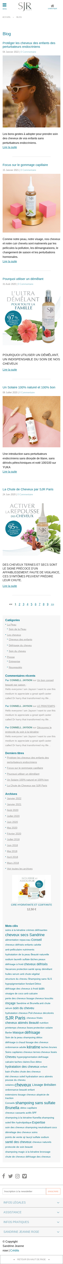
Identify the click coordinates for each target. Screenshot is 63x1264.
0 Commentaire (28, 52)
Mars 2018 (13, 862)
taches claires (22, 1061)
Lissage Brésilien (44, 1085)
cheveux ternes (31, 1052)
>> (52, 604)
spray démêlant (43, 969)
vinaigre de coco (14, 993)
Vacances (10, 969)
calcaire (9, 1061)
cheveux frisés (35, 1017)
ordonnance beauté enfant (20, 1089)
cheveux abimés (16, 1022)
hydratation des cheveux (22, 1066)
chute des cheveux (30, 1071)
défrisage (32, 1032)
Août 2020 (12, 810)
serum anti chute (21, 974)
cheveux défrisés (36, 964)
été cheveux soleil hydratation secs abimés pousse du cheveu (29, 1078)
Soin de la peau (14, 1037)
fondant (30, 983)
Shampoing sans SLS (40, 978)
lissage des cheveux (37, 1042)
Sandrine (37, 935)
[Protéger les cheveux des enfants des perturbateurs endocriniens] (31, 93)
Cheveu (10, 1057)
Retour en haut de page (31, 1259)
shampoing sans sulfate (35, 1103)
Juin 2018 (12, 845)
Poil (30, 1013)
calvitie (37, 944)
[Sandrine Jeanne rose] (25, 6)
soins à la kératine (15, 930)
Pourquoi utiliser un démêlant (23, 279)
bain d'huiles (12, 1071)
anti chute (45, 1003)
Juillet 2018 (13, 839)
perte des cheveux (15, 998)
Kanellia (37, 1117)
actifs (28, 1112)
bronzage (45, 1151)
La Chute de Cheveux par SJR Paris (28, 489)
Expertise (38, 1122)
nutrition (44, 1022)
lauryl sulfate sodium (37, 1137)
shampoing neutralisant (38, 1127)
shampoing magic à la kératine (22, 1151)
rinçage (10, 1003)
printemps (10, 1027)
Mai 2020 (12, 827)
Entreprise (14, 661)
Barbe (8, 1032)
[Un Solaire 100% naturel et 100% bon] (31, 424)
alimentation (12, 939)
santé (31, 969)
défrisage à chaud (15, 1042)
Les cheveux (14, 634)
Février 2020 (14, 833)
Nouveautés (15, 667)
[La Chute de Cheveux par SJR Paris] (31, 529)
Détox (38, 983)
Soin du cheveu (17, 651)
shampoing (48, 1117)
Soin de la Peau (17, 629)
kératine (33, 1047)
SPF (34, 1112)
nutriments (28, 949)
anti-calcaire (31, 993)
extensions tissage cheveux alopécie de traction (27, 1096)
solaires (9, 1084)
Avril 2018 (12, 857)
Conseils (10, 1103)
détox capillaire (28, 1107)
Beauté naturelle (40, 954)
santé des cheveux (18, 1142)
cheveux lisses (25, 1027)
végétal (35, 974)
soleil (8, 1122)
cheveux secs (16, 935)
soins (34, 1132)
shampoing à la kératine (18, 1117)
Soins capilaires (14, 1052)
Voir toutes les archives (20, 868)
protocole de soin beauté (19, 1146)
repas (22, 939)
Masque (18, 1032)
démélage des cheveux (18, 1132)
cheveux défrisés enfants (19, 944)
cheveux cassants (15, 1112)
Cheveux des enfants (20, 639)
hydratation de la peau (17, 954)
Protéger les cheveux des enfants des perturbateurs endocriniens (29, 44)
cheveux (23, 1085)
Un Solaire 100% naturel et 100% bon (29, 387)
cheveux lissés (49, 1052)
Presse (11, 657)
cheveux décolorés (43, 1013)
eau (28, 939)
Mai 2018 (12, 851)
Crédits (14, 1250)
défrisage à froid (14, 964)
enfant (43, 1066)
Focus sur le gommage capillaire (25, 165)
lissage (30, 998)
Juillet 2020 (13, 816)
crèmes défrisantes (36, 930)
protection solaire (43, 1027)
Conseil (36, 940)
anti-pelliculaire (13, 949)
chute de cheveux (15, 1156)
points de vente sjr (15, 1137)
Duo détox (36, 1061)
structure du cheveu (16, 978)
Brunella (12, 1108)
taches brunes (49, 1047)
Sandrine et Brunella (27, 1003)
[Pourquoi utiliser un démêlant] (31, 319)
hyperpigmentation (27, 1057)
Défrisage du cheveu (20, 645)
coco (54, 1127)
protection (22, 969)
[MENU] (4, 5)
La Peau (11, 624)
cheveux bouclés (44, 998)
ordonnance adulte (15, 1047)
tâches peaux (37, 959)
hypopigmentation (15, 983)
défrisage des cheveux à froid (21, 988)
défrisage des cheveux (38, 1156)
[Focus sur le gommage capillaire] (31, 205)
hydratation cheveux (16, 1013)
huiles (8, 974)
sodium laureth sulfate (17, 959)
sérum (8, 1008)
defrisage (43, 1057)
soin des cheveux (14, 1127)
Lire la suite (10, 147)
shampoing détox (32, 1037)
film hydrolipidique (21, 1122)
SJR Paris (15, 1018)
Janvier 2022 (14, 798)
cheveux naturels (41, 1142)
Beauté (34, 1022)
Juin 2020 (12, 822)
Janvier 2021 (14, 804)
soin (41, 988)
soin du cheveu (23, 1008)
